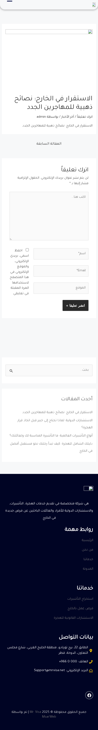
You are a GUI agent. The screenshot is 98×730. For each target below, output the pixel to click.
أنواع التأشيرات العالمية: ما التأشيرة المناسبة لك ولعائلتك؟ (51, 436)
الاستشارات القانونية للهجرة (73, 618)
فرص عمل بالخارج (80, 608)
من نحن (87, 550)
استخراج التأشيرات (80, 599)
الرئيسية (87, 540)
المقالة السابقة (48, 144)
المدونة (88, 569)
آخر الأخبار (67, 117)
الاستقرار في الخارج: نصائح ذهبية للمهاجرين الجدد (57, 412)
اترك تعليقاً (85, 117)
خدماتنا (88, 559)
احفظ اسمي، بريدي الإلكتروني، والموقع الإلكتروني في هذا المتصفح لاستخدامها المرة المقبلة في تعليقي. (19, 272)
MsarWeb (49, 717)
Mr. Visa (35, 712)
